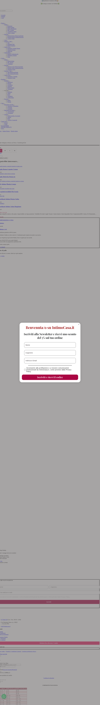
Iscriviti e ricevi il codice (50, 377)
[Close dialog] (79, 324)
